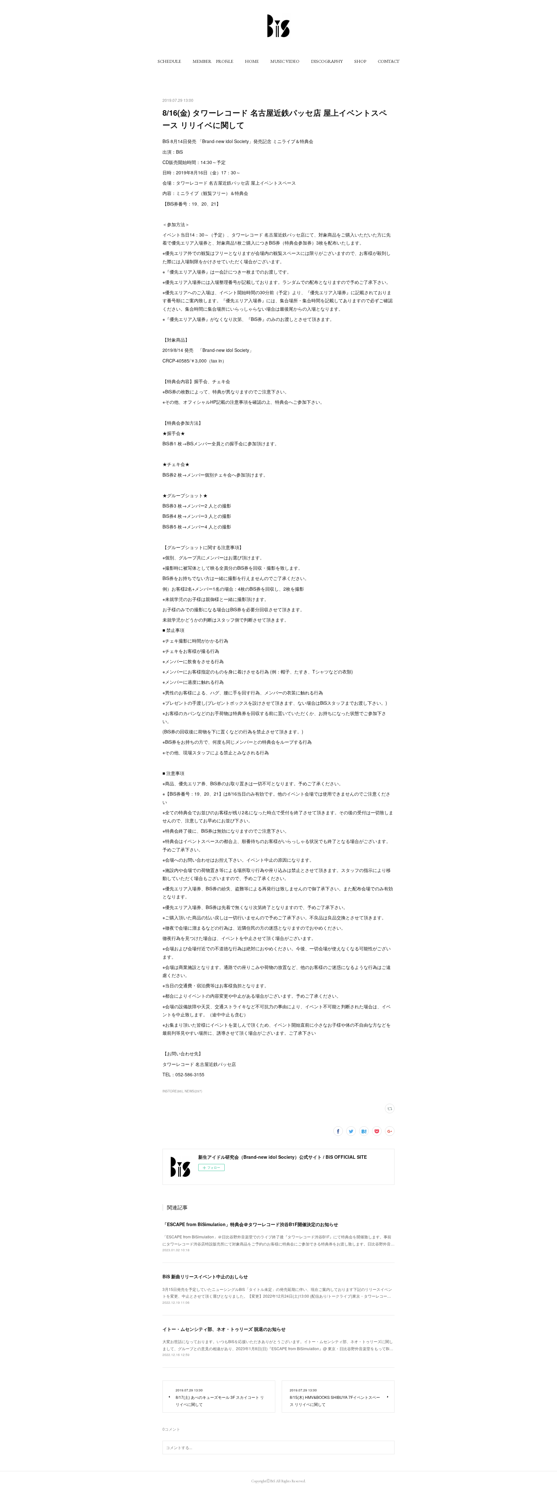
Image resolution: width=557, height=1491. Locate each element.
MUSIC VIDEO (284, 61)
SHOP (360, 61)
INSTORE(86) (172, 1091)
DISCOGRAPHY (327, 61)
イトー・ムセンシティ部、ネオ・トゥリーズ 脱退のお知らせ (224, 1329)
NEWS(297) (193, 1091)
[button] (169, 61)
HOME (252, 61)
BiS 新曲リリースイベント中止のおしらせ (205, 1276)
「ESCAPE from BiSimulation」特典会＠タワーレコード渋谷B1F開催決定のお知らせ (250, 1224)
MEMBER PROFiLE (213, 61)
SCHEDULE (169, 61)
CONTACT (388, 61)
